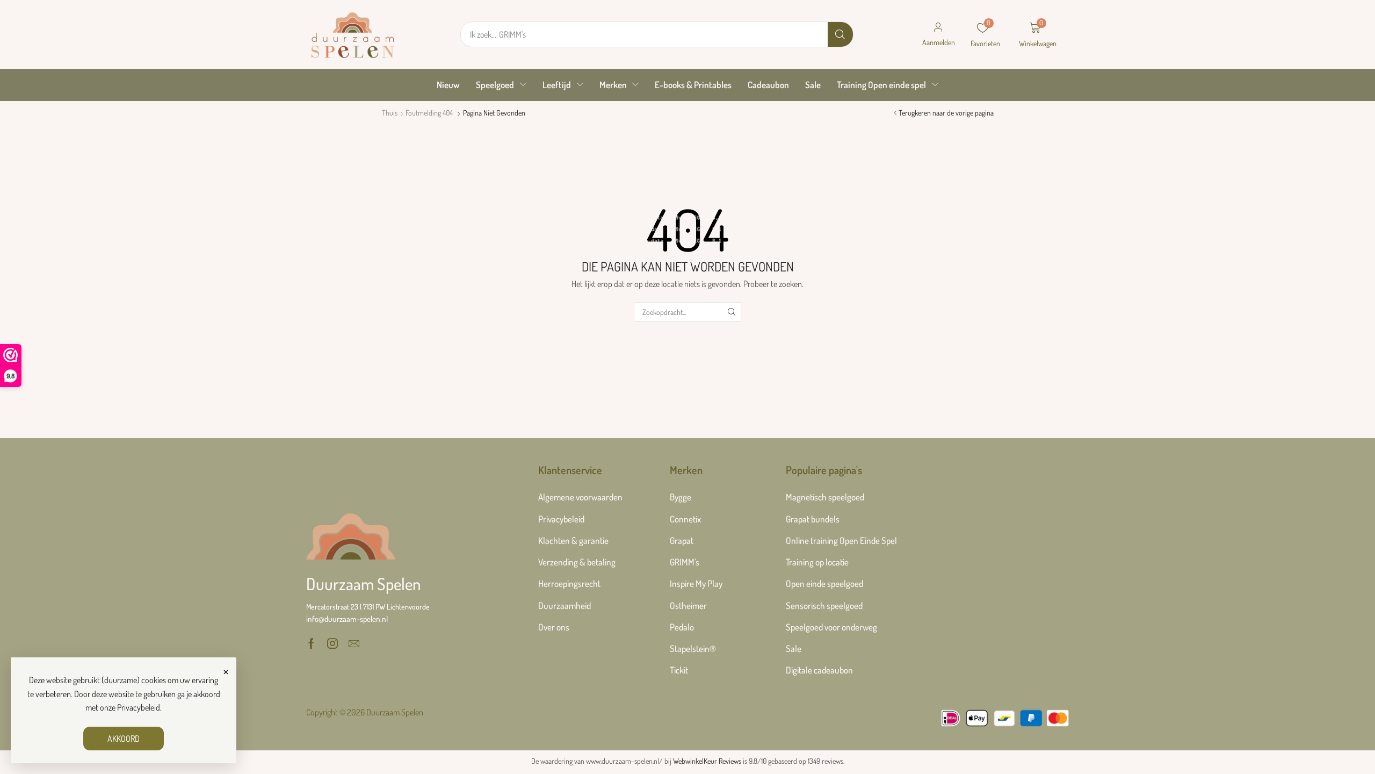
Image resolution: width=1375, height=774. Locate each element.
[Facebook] (311, 643)
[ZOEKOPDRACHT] (731, 312)
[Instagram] (332, 643)
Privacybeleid (138, 707)
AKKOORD (123, 738)
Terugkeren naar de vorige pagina (946, 112)
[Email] (354, 643)
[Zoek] (840, 34)
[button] (938, 34)
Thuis (389, 112)
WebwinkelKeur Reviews (707, 760)
